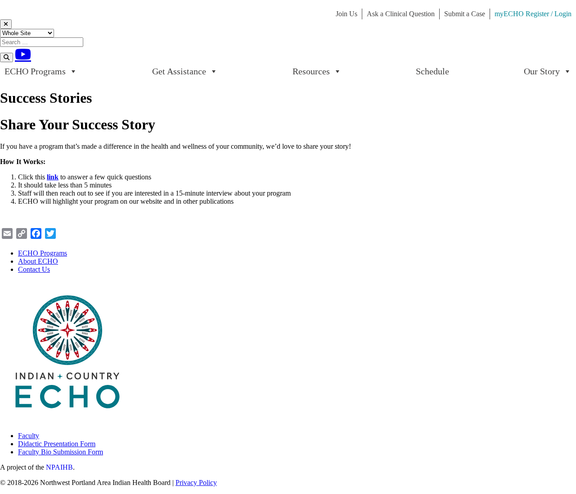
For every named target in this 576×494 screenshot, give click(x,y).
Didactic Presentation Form (56, 444)
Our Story (542, 71)
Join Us (346, 14)
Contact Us (34, 269)
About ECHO (38, 261)
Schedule (432, 71)
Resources (311, 71)
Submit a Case (464, 14)
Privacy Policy (196, 482)
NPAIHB (59, 467)
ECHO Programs (35, 71)
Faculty (28, 435)
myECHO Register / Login (533, 14)
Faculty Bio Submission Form (60, 452)
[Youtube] (23, 54)
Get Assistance (179, 71)
